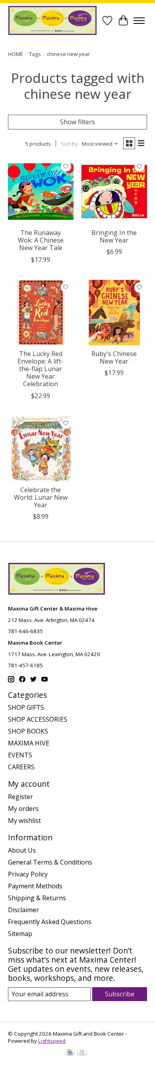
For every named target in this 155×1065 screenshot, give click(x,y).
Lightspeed (52, 1040)
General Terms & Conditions (50, 862)
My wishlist (24, 820)
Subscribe (119, 994)
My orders (23, 808)
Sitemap (20, 933)
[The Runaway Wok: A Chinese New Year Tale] (41, 191)
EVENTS (20, 755)
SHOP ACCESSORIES (37, 719)
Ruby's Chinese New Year (114, 357)
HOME (15, 54)
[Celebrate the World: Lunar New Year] (41, 448)
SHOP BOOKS (28, 731)
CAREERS (21, 767)
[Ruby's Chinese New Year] (114, 312)
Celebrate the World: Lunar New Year (41, 497)
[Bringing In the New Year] (114, 191)
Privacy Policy (28, 874)
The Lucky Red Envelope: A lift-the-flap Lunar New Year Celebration (40, 369)
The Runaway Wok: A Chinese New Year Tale (41, 240)
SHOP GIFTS (26, 707)
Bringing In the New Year (114, 236)
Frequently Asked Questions (49, 921)
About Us (22, 850)
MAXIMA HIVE (28, 743)
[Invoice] (82, 1053)
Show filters (77, 121)
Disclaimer (23, 909)
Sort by (69, 143)
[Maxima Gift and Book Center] (52, 20)
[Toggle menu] (139, 21)
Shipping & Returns (37, 898)
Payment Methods (35, 886)
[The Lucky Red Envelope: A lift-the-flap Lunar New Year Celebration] (41, 312)
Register (20, 796)
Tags (35, 54)
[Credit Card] (70, 1053)
